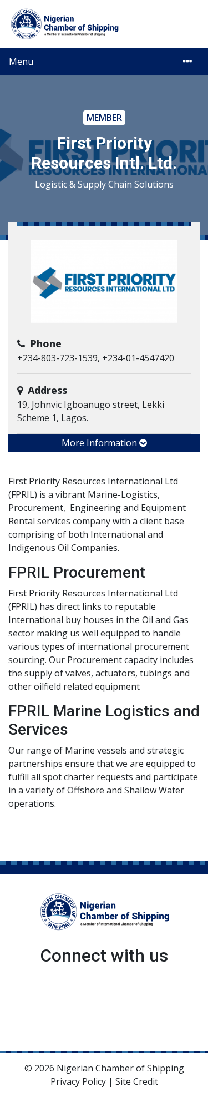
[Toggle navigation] (187, 61)
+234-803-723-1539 (57, 358)
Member (104, 118)
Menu (21, 61)
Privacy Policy (78, 1081)
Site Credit (136, 1081)
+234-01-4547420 (138, 358)
